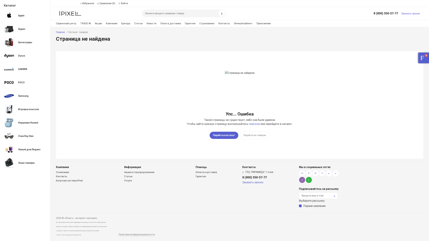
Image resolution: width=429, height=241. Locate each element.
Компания (111, 23)
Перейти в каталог (224, 135)
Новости (151, 23)
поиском (254, 124)
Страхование (206, 23)
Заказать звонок (410, 13)
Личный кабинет (243, 23)
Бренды (125, 23)
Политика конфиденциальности (137, 234)
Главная (60, 32)
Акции (98, 23)
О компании (62, 172)
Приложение (264, 23)
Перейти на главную (254, 135)
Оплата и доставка (206, 172)
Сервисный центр (66, 23)
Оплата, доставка (170, 23)
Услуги (128, 180)
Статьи (138, 23)
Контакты (224, 23)
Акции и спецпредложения (139, 172)
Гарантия (190, 23)
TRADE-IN (85, 23)
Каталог (10, 5)
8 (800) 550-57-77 (386, 13)
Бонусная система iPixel (69, 180)
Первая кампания (314, 206)
